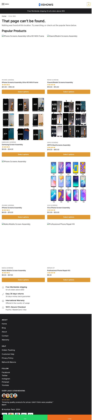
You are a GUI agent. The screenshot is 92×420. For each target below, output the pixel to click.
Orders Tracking (8, 350)
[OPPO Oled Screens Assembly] (68, 118)
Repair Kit (51, 268)
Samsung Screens (9, 142)
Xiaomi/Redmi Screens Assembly (60, 82)
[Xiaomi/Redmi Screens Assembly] (68, 56)
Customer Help (8, 354)
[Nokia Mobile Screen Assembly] (23, 244)
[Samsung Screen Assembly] (23, 118)
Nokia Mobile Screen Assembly (14, 270)
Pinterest (5, 382)
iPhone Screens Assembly (12, 208)
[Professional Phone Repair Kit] (68, 244)
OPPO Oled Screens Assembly (58, 145)
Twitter (4, 375)
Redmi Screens (53, 80)
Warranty (5, 340)
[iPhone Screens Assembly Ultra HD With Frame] (23, 56)
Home (4, 16)
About (4, 332)
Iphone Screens (8, 80)
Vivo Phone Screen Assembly (58, 208)
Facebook (6, 372)
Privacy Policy (7, 358)
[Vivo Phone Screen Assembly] (68, 181)
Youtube (5, 385)
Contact (5, 336)
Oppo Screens (52, 142)
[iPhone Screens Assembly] (23, 181)
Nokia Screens (7, 268)
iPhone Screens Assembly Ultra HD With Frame (20, 82)
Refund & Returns (9, 362)
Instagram (6, 379)
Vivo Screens (52, 205)
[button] (88, 4)
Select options (23, 92)
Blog (4, 328)
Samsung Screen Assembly (12, 144)
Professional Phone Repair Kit (58, 270)
